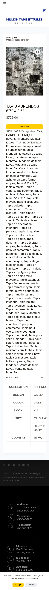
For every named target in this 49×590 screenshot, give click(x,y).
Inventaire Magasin (29, 138)
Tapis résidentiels (17, 346)
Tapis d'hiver (26, 212)
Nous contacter (37, 477)
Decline (31, 585)
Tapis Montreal (30, 312)
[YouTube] (23, 465)
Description (12, 377)
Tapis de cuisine (26, 220)
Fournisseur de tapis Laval (23, 146)
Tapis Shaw (31, 353)
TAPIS (5, 474)
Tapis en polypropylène (21, 272)
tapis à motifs (15, 186)
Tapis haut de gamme (20, 294)
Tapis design (25, 246)
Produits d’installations (15, 477)
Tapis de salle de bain (20, 235)
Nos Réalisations (11, 481)
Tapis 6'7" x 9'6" (27, 183)
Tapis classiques (27, 201)
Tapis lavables (15, 305)
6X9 (39, 131)
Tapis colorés (14, 205)
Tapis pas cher (15, 316)
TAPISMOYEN (25, 142)
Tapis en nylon (30, 268)
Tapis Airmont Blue (29, 190)
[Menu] (4, 3)
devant (10, 138)
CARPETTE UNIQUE (19, 135)
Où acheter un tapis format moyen (21, 179)
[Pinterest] (19, 465)
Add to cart (24, 127)
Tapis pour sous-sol (27, 342)
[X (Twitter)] (9, 465)
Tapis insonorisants (18, 298)
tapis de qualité (29, 231)
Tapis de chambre (17, 216)
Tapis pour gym (25, 331)
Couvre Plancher (19, 474)
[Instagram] (14, 465)
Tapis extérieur (29, 279)
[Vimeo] (28, 465)
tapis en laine (15, 264)
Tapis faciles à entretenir (22, 283)
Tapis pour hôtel (16, 335)
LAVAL (10, 142)
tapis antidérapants (18, 194)
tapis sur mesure (17, 357)
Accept (18, 585)
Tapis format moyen (19, 287)
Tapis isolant (26, 301)
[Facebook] (4, 465)
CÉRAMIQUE (35, 474)
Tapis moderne (15, 309)
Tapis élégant (32, 261)
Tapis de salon (15, 238)
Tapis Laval (33, 305)
